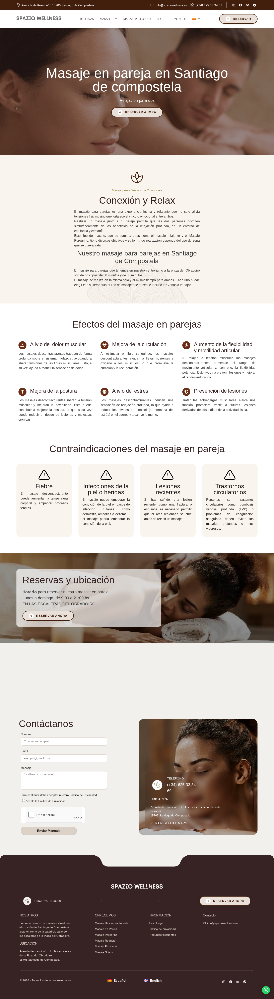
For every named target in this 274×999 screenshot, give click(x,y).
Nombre (26, 734)
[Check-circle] (255, 5)
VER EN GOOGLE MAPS (168, 823)
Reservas (87, 18)
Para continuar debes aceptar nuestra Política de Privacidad (59, 795)
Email (24, 751)
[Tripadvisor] (248, 5)
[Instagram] (233, 5)
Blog (160, 18)
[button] (266, 990)
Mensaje (26, 767)
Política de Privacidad (52, 800)
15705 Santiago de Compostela (170, 815)
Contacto (178, 18)
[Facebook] (240, 5)
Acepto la (46, 800)
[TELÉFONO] (157, 785)
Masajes (106, 18)
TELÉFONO (175, 778)
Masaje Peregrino (137, 18)
